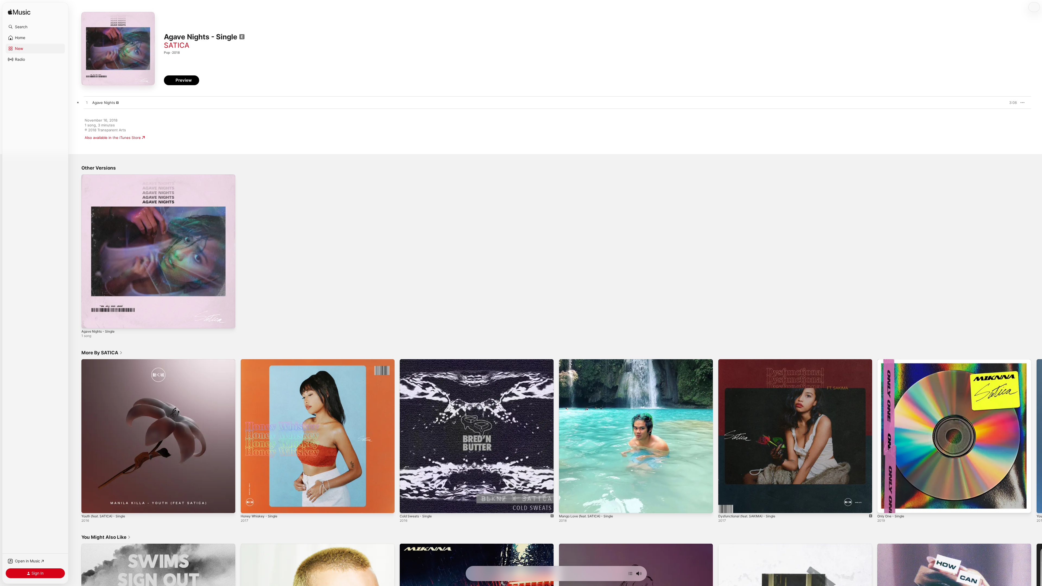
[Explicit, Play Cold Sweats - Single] (406, 506)
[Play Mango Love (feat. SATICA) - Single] (566, 506)
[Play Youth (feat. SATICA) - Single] (88, 506)
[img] (19, 12)
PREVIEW (1011, 102)
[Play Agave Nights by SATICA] (86, 102)
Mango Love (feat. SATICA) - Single (589, 361)
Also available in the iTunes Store (113, 137)
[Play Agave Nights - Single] (88, 321)
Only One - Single (892, 361)
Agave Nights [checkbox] (103, 102)
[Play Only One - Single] (884, 506)
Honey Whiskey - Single (261, 361)
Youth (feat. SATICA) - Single (106, 361)
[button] (35, 26)
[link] (102, 353)
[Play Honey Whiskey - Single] (247, 506)
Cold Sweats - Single (417, 361)
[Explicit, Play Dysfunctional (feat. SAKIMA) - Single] (725, 506)
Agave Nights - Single (99, 176)
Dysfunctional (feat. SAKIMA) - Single (750, 361)
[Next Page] (1036, 436)
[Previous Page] (76, 436)
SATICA (176, 45)
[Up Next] (630, 573)
